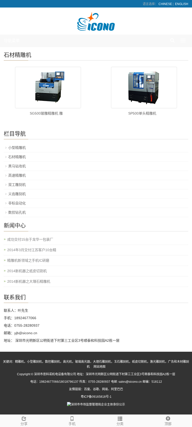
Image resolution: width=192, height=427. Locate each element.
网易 (105, 389)
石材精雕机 (17, 157)
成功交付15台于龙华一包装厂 (30, 239)
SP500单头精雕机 (142, 113)
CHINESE (165, 4)
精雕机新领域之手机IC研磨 (28, 260)
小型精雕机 (17, 148)
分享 (24, 424)
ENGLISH (181, 4)
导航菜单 (12, 41)
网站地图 (100, 366)
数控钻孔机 (17, 212)
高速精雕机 (17, 175)
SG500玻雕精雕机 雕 (46, 113)
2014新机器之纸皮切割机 (27, 271)
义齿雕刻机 (17, 194)
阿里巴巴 (117, 389)
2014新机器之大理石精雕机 (28, 281)
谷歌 (96, 389)
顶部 (168, 424)
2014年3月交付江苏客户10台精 (31, 250)
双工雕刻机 (17, 185)
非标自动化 (17, 203)
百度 (87, 389)
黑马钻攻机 (17, 166)
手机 (72, 424)
